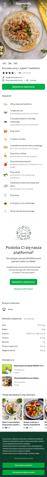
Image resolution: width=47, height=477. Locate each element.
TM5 (15, 63)
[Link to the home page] (23, 4)
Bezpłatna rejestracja (23, 86)
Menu (5, 6)
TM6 (10, 63)
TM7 (4, 63)
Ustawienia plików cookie (23, 458)
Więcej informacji (23, 289)
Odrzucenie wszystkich (23, 465)
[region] (23, 454)
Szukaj (42, 6)
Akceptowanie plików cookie (23, 472)
